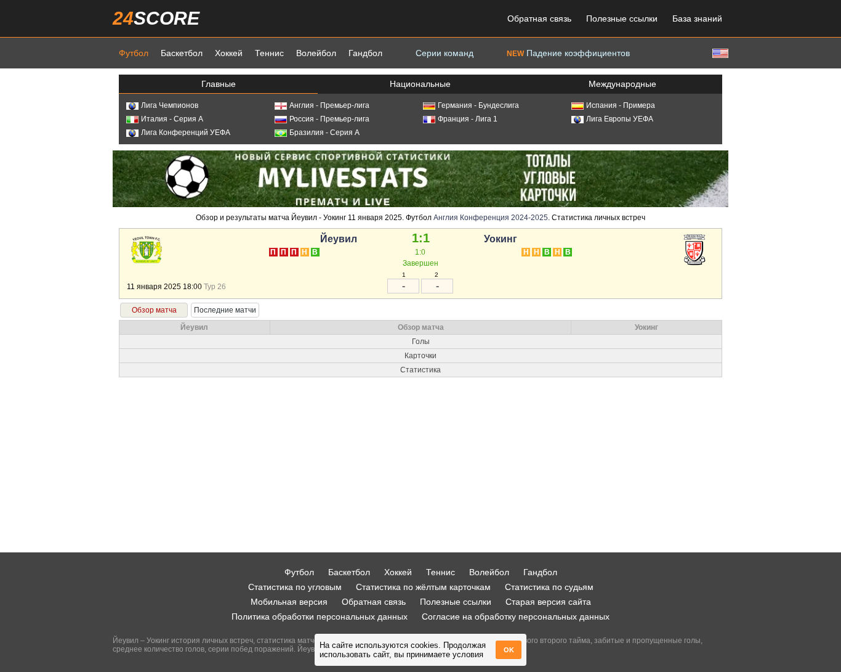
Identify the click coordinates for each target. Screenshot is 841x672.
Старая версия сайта (548, 602)
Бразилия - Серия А (324, 132)
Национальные (420, 84)
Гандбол (365, 53)
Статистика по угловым (295, 587)
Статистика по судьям (549, 587)
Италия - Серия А (172, 119)
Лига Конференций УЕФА (185, 132)
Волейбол (316, 53)
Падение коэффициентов (568, 53)
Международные (622, 84)
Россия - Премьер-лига (329, 119)
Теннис (269, 53)
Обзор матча (154, 310)
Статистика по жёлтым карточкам (423, 587)
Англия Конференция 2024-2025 (490, 217)
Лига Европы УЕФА (619, 119)
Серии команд (444, 53)
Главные (218, 84)
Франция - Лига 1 (467, 119)
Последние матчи (225, 310)
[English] (719, 52)
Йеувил (338, 239)
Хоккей (229, 53)
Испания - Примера (620, 105)
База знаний (697, 18)
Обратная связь (539, 18)
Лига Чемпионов (169, 105)
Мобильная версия (289, 602)
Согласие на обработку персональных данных (516, 616)
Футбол (133, 53)
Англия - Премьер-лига (329, 105)
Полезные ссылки (622, 18)
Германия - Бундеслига (478, 105)
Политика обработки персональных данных (319, 616)
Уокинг (500, 239)
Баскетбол (182, 53)
